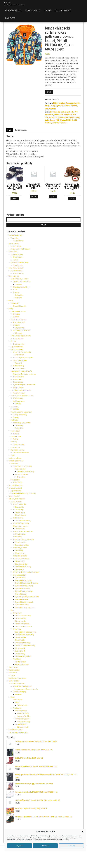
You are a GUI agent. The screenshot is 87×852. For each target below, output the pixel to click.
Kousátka (16, 317)
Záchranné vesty (22, 727)
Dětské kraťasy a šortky (21, 523)
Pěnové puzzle (18, 265)
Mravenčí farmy (18, 241)
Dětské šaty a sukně (20, 548)
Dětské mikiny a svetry (20, 526)
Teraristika (14, 238)
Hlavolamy (18, 284)
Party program (15, 431)
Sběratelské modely (19, 306)
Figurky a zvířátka (33, 11)
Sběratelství (15, 303)
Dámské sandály (20, 618)
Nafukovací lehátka (23, 716)
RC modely (18, 333)
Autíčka (48, 11)
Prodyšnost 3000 (70, 115)
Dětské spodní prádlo (20, 556)
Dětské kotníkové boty (22, 643)
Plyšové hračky (16, 436)
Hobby (10, 301)
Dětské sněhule (20, 651)
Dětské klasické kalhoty (23, 521)
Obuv (12, 610)
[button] (83, 832)
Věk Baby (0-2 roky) (72, 117)
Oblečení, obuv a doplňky (16, 499)
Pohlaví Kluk (58, 115)
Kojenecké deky (16, 491)
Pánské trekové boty (22, 665)
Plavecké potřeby (14, 670)
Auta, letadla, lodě (19, 322)
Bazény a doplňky (16, 271)
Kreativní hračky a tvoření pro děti (22, 396)
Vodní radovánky (18, 366)
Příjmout (19, 846)
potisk (58, 74)
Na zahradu (14, 407)
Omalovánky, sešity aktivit (21, 423)
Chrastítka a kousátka (18, 311)
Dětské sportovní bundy (23, 567)
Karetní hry (18, 298)
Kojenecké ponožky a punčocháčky (27, 597)
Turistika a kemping (19, 692)
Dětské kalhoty (16, 246)
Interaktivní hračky (19, 393)
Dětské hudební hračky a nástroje (24, 374)
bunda (47, 61)
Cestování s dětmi (17, 254)
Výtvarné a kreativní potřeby (22, 466)
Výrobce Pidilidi (65, 120)
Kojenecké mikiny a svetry (24, 591)
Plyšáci (15, 439)
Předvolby (71, 846)
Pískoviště (18, 363)
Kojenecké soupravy (22, 605)
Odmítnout (45, 846)
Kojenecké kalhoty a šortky (24, 586)
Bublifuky (16, 409)
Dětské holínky (20, 640)
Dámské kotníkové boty (23, 616)
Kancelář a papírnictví (15, 461)
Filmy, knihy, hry (13, 276)
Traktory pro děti (18, 445)
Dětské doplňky (18, 510)
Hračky (10, 309)
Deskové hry (19, 295)
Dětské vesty (19, 569)
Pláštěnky (18, 694)
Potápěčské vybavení (22, 719)
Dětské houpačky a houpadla (22, 358)
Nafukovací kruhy (23, 713)
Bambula (8, 2)
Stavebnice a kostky (17, 450)
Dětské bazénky (18, 273)
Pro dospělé (12, 673)
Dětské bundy (19, 561)
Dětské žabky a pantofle (23, 656)
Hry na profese (18, 382)
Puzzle (15, 290)
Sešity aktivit (19, 428)
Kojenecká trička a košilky (23, 580)
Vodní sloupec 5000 (52, 120)
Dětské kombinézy (21, 564)
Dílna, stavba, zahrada (15, 268)
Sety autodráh (20, 328)
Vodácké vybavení (21, 724)
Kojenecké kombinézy (22, 589)
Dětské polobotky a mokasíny (25, 646)
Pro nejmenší (15, 447)
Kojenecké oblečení (13, 11)
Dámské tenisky (20, 621)
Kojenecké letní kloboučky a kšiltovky (23, 493)
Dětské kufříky (17, 483)
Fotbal (17, 703)
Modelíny (18, 404)
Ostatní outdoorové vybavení (22, 686)
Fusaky (15, 260)
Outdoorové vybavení (18, 684)
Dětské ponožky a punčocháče (23, 540)
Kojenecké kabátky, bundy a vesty (26, 583)
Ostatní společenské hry (21, 287)
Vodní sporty (17, 708)
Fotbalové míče (22, 705)
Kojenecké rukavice (21, 599)
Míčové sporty (17, 700)
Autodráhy (16, 325)
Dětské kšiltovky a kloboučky (20, 249)
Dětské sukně (19, 553)
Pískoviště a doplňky (20, 360)
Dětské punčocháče (22, 545)
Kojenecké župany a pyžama (24, 608)
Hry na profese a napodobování (21, 371)
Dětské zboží (12, 252)
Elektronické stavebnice (21, 453)
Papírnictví (14, 420)
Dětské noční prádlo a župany (23, 531)
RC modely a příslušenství (21, 330)
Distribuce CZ (55, 112)
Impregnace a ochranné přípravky (26, 689)
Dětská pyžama (20, 534)
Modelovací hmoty (19, 401)
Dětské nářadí (17, 379)
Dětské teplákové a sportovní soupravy (26, 572)
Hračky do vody (20, 368)
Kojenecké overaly (21, 594)
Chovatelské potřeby (15, 235)
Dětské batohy (18, 257)
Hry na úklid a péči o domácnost (24, 385)
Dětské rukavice (20, 515)
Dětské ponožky (20, 542)
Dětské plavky (17, 537)
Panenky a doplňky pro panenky (21, 412)
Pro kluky (14, 442)
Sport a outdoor (13, 681)
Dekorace (16, 434)
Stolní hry (16, 292)
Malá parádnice (18, 388)
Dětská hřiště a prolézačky (22, 352)
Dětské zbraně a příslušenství (21, 336)
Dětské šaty (19, 550)
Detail (49, 92)
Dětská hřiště (19, 355)
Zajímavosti (10, 18)
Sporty (13, 697)
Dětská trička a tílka (19, 504)
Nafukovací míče (18, 344)
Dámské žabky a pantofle (23, 627)
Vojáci (13, 455)
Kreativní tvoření (20, 469)
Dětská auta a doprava (18, 320)
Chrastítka (16, 314)
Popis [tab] (9, 130)
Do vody (13, 341)
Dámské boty (17, 613)
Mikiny (13, 675)
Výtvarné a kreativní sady (25, 472)
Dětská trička (19, 507)
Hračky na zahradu (63, 11)
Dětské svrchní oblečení (21, 559)
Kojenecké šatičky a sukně (24, 602)
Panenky (16, 417)
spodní (54, 71)
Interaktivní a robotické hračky (21, 390)
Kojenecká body (20, 578)
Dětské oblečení (59, 103)
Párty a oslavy (13, 667)
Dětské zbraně (18, 339)
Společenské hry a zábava (20, 279)
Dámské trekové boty (22, 624)
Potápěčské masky (23, 722)
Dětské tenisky (20, 654)
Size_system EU (51, 117)
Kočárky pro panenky (20, 415)
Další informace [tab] (21, 130)
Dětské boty (17, 629)
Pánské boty (17, 659)
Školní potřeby (15, 480)
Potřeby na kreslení (21, 474)
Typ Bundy (61, 117)
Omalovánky (19, 426)
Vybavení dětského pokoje (19, 263)
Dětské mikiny (19, 529)
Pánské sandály (20, 662)
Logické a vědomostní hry (21, 281)
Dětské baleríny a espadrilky (24, 635)
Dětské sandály (20, 648)
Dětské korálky (18, 398)
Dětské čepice (20, 512)
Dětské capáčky (20, 637)
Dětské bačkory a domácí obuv (25, 632)
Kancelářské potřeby (15, 485)
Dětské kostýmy (18, 377)
